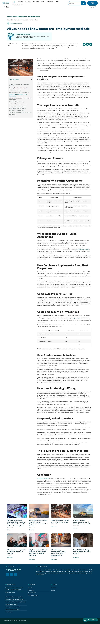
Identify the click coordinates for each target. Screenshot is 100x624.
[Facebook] (7, 574)
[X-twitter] (11, 574)
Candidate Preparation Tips (17, 101)
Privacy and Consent (15, 90)
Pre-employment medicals (43, 478)
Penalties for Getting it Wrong (17, 108)
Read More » (9, 529)
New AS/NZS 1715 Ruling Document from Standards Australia (81, 551)
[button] (84, 44)
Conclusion (12, 114)
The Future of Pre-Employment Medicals (20, 112)
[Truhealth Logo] (5, 3)
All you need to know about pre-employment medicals (48, 29)
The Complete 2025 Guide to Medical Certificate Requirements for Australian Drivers (38, 523)
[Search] (83, 3)
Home (8, 19)
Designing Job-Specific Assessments (19, 92)
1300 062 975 (13, 570)
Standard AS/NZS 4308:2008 (82, 249)
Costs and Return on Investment (18, 104)
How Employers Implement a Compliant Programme (20, 98)
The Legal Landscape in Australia (18, 88)
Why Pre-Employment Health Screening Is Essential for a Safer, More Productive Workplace (38, 552)
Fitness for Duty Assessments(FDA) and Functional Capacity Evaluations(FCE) (58, 552)
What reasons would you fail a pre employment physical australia (16, 551)
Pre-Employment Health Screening (16, 16)
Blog (12, 19)
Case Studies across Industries (17, 106)
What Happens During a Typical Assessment (18, 95)
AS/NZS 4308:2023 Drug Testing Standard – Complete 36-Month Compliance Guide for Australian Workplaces (16, 523)
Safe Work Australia (76, 318)
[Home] (13, 2)
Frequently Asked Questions (17, 110)
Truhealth (14, 620)
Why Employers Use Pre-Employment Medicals (19, 84)
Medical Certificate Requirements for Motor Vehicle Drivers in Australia (81, 522)
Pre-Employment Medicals (33, 16)
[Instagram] (15, 574)
